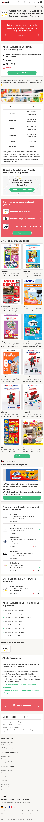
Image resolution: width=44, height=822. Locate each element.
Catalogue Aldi (5, 776)
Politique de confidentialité (30, 811)
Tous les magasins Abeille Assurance (22, 73)
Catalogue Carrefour (7, 762)
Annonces (38, 7)
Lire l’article (22, 498)
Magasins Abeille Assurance (11, 727)
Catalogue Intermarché (8, 773)
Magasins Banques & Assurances (13, 724)
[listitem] (11, 260)
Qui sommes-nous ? (7, 742)
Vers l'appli (22, 35)
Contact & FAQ (5, 784)
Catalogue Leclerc (6, 759)
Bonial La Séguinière (9, 722)
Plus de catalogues (22, 456)
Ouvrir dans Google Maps (22, 190)
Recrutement (5, 790)
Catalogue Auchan (7, 770)
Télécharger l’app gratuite (9, 748)
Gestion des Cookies (28, 814)
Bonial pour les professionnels (10, 787)
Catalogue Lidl (5, 756)
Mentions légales (6, 811)
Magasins (21, 722)
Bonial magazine (6, 745)
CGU (2, 814)
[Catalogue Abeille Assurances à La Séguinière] (6, 649)
